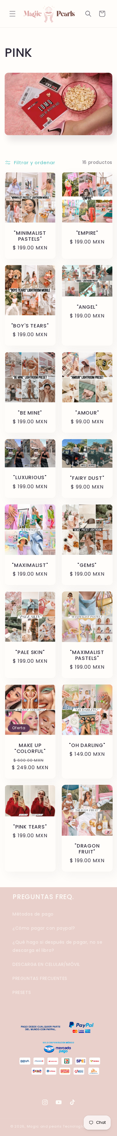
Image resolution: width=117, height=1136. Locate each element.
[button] (12, 14)
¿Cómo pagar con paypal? (43, 928)
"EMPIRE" (87, 233)
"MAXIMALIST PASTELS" (87, 655)
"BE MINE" (30, 413)
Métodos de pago (33, 914)
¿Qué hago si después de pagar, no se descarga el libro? (57, 946)
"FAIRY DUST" (87, 478)
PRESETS (21, 992)
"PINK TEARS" (30, 826)
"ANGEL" (86, 307)
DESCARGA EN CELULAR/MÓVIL (46, 964)
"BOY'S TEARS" (30, 326)
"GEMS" (87, 565)
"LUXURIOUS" (30, 477)
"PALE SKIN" (30, 652)
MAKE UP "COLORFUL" (30, 748)
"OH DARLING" (87, 745)
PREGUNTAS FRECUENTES (39, 978)
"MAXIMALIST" (30, 565)
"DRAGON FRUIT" (87, 848)
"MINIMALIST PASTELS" (30, 236)
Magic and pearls (44, 1126)
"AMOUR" (87, 413)
